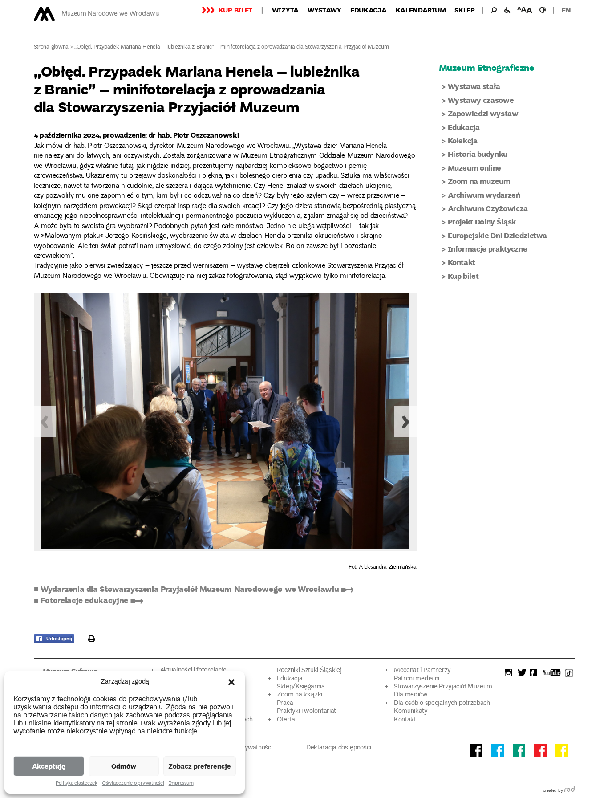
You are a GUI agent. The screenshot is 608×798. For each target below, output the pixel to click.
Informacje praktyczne (487, 248)
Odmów (123, 766)
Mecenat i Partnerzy (422, 670)
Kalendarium (421, 10)
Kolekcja (463, 140)
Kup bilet (235, 10)
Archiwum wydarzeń (484, 194)
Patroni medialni (416, 678)
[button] (231, 682)
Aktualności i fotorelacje (193, 670)
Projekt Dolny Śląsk (482, 221)
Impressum (181, 784)
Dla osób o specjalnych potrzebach (442, 703)
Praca (285, 703)
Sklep (464, 10)
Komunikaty (410, 711)
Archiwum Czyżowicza (488, 208)
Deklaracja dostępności (338, 747)
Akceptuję (48, 766)
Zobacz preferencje (199, 766)
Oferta (286, 719)
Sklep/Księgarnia (301, 686)
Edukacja (368, 10)
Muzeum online (475, 167)
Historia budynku (478, 153)
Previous (45, 421)
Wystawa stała (474, 86)
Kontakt (462, 262)
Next (405, 421)
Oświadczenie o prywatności (133, 784)
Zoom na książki (299, 694)
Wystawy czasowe (481, 100)
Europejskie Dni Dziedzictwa (497, 235)
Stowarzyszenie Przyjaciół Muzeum (443, 686)
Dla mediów (411, 694)
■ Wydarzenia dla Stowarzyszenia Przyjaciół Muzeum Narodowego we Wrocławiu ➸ (193, 588)
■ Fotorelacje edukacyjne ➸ (88, 600)
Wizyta (285, 10)
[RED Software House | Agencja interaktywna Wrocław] (569, 790)
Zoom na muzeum (479, 181)
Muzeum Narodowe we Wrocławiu (110, 14)
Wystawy (324, 10)
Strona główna (51, 47)
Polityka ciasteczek (76, 784)
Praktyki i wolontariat (306, 711)
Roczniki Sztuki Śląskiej (309, 670)
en (566, 10)
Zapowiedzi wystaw (483, 113)
